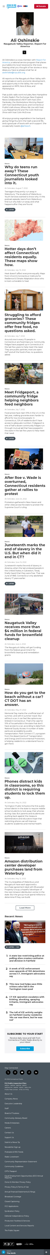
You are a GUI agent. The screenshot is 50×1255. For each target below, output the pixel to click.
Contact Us (9, 1133)
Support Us (9, 1137)
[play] (3, 1252)
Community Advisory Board (16, 1118)
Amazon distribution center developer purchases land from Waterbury (24, 867)
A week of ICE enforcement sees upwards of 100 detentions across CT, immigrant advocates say (27, 973)
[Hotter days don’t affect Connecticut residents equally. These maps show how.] (24, 230)
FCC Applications (11, 1206)
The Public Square (12, 1231)
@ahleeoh (25, 126)
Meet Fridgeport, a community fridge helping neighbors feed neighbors (22, 398)
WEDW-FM (8, 1087)
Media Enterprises (12, 1123)
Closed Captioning (12, 1201)
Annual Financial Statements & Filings (20, 1192)
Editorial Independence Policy (17, 1216)
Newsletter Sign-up (12, 1147)
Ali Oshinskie (10, 188)
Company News (11, 1099)
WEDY (24, 1085)
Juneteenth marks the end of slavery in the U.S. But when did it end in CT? (25, 551)
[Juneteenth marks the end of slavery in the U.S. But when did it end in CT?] (24, 526)
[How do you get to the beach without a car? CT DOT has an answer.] (24, 674)
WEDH (7, 1085)
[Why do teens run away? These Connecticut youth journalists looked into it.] (24, 148)
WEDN (12, 1085)
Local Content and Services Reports (19, 1226)
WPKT (21, 1087)
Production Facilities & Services (17, 1221)
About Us (8, 1094)
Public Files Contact (11, 1089)
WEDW (18, 1085)
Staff (6, 1108)
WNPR (15, 1087)
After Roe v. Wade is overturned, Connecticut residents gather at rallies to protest (25, 486)
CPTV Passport (11, 1171)
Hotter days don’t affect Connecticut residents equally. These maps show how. (22, 257)
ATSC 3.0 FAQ (24, 1089)
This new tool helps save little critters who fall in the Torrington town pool (25, 986)
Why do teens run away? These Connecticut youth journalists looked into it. (22, 175)
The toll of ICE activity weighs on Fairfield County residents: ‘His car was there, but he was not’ (25, 1016)
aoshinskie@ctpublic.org (13, 73)
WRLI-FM (28, 1087)
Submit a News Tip (12, 1142)
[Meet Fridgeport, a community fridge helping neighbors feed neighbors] (24, 373)
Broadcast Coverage (13, 1197)
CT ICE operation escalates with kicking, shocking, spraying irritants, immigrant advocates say (26, 1001)
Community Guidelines (14, 1166)
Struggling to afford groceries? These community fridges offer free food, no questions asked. (23, 323)
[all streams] (47, 1252)
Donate (42, 6)
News (7, 164)
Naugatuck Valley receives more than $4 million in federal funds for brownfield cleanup (23, 631)
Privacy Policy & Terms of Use (17, 1187)
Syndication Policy (12, 1211)
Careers (8, 1128)
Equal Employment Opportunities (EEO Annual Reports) (24, 1177)
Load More (25, 908)
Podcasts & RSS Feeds (14, 1152)
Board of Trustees (12, 1113)
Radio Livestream (12, 1157)
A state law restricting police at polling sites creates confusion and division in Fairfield (26, 958)
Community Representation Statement (21, 1162)
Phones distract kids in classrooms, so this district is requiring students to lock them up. (25, 789)
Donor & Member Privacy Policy (18, 1182)
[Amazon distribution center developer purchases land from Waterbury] (24, 842)
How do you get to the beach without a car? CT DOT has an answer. (25, 699)
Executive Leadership (13, 1104)
